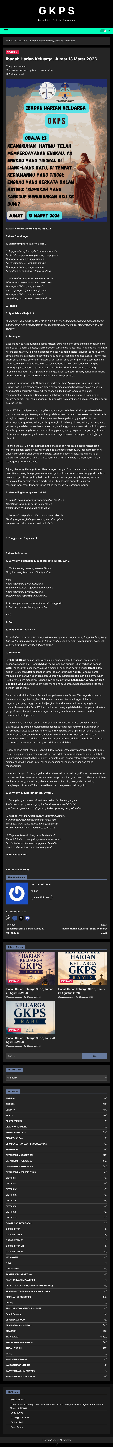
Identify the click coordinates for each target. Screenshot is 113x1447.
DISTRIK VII (11, 1206)
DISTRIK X (11, 1212)
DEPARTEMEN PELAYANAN (19, 1161)
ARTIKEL (10, 1104)
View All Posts (41, 897)
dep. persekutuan (17, 66)
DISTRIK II (11, 1178)
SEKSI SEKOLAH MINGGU (18, 1325)
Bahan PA (10, 1109)
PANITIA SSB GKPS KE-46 (19, 1274)
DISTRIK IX (11, 1195)
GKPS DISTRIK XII (14, 1251)
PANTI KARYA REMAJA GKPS (20, 1280)
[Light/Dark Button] (103, 30)
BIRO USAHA (12, 1149)
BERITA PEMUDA (14, 1121)
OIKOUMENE (12, 1268)
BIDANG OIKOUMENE (16, 1126)
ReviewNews (50, 1440)
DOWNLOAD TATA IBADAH (19, 1223)
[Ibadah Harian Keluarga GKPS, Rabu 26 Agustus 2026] (30, 1017)
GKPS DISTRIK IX (14, 1240)
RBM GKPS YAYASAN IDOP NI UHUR (23, 1308)
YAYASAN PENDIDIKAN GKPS (20, 1376)
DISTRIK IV (11, 1189)
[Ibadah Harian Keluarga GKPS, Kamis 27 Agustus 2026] (82, 968)
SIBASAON (11, 1331)
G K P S (57, 10)
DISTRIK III (11, 1183)
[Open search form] (109, 30)
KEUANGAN (12, 1257)
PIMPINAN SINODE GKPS (18, 1297)
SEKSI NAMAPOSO (15, 1319)
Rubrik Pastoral (13, 1314)
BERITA (9, 1115)
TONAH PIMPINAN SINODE (19, 1342)
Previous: (25, 928)
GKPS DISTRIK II (14, 1234)
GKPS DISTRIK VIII (15, 1246)
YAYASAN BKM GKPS (16, 1359)
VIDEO (9, 1353)
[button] (6, 31)
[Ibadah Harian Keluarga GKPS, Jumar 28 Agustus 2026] (30, 968)
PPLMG (9, 1302)
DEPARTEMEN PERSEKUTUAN (21, 1172)
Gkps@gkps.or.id (20, 1417)
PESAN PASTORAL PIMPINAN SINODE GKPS (28, 1291)
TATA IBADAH (12, 52)
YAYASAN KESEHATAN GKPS (20, 1370)
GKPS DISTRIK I (13, 1229)
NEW (8, 1263)
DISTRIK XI (11, 1217)
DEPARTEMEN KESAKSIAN (19, 1155)
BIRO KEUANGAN (14, 1138)
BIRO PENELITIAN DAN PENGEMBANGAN (26, 1144)
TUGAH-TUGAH (13, 1348)
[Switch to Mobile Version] (56, 1445)
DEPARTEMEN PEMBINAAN (19, 1166)
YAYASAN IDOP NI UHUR (18, 1365)
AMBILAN (10, 1098)
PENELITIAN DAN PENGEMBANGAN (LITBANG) (29, 1285)
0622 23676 (17, 1412)
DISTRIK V (11, 1200)
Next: (84, 928)
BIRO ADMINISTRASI (16, 1132)
